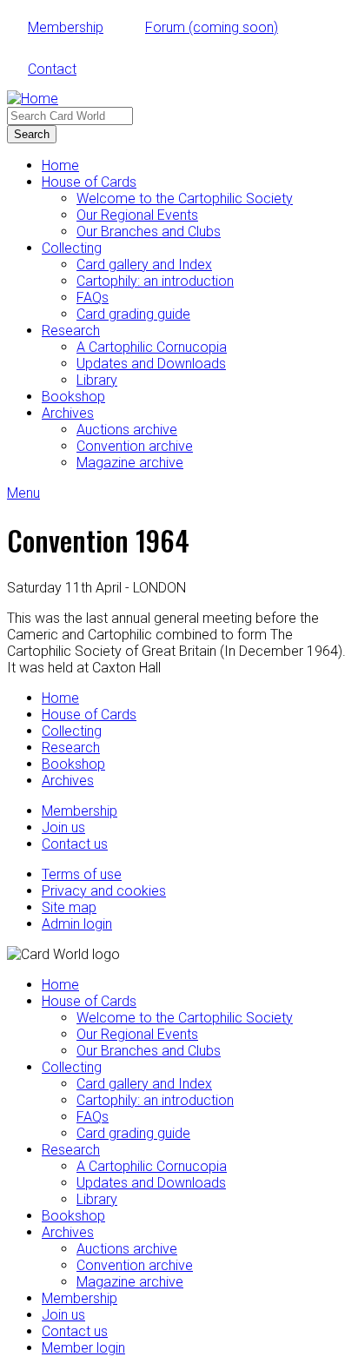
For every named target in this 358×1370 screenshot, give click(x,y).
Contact (52, 69)
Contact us (75, 844)
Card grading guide (133, 314)
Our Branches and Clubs (148, 231)
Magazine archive (129, 462)
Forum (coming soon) (211, 27)
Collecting (72, 248)
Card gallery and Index (144, 264)
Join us (63, 827)
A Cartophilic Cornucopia (151, 347)
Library (96, 380)
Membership (65, 27)
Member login (83, 1348)
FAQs (92, 297)
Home (60, 165)
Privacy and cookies (104, 891)
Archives (68, 413)
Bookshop (73, 396)
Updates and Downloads (151, 363)
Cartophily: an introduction (155, 281)
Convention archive (134, 446)
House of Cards (89, 182)
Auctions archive (126, 429)
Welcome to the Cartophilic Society (184, 198)
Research (71, 330)
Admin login (77, 924)
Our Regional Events (137, 215)
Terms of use (82, 874)
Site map (69, 907)
